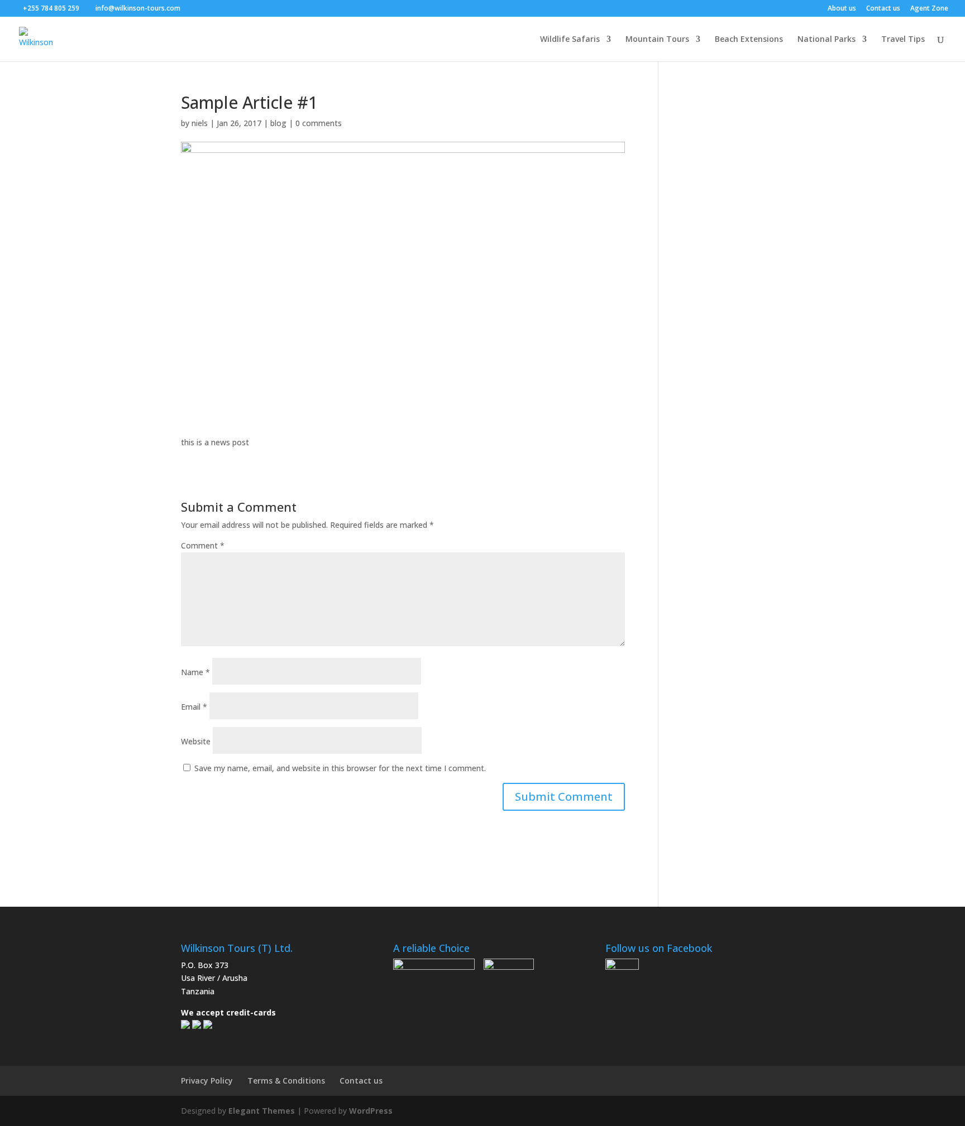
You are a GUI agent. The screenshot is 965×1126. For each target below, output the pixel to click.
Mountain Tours (657, 39)
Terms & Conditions (286, 1080)
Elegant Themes (261, 1110)
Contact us (883, 9)
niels (200, 123)
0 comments (318, 123)
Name (195, 672)
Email (194, 706)
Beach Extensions (749, 39)
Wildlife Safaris (570, 39)
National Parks (826, 39)
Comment (202, 545)
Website (196, 741)
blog (278, 123)
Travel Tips (903, 39)
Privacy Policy (207, 1080)
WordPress (371, 1110)
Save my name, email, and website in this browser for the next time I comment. (340, 768)
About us (842, 9)
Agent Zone (929, 9)
